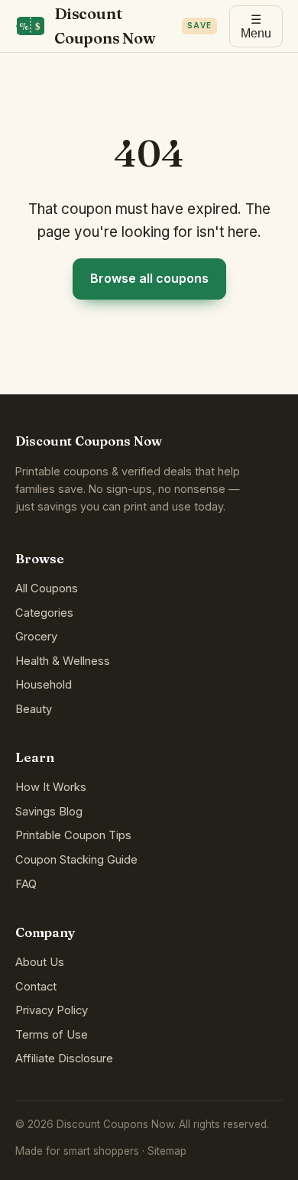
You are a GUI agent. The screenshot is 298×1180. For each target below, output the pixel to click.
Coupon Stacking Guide (76, 860)
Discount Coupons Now (133, 25)
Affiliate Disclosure (64, 1058)
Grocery (36, 636)
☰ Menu (256, 26)
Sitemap (166, 1151)
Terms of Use (51, 1035)
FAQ (26, 884)
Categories (44, 613)
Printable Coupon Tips (73, 835)
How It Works (50, 787)
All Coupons (46, 588)
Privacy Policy (51, 1010)
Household (43, 685)
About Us (39, 962)
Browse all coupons (149, 278)
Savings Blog (49, 812)
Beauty (33, 709)
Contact (36, 987)
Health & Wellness (62, 661)
